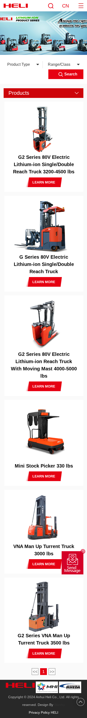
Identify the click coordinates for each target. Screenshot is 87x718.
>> (52, 671)
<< (35, 671)
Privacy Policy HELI (43, 712)
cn (65, 5)
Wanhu (59, 705)
